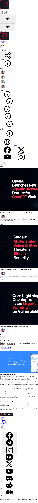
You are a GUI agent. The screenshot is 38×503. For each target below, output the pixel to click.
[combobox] (9, 438)
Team (3, 419)
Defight (3, 43)
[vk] (9, 460)
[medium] (9, 495)
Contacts (3, 420)
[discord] (9, 481)
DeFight (3, 417)
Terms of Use (4, 421)
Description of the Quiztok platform (7, 347)
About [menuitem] (3, 163)
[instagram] (9, 450)
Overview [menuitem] (4, 161)
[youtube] (9, 474)
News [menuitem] (3, 162)
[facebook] (9, 435)
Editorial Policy (4, 423)
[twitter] (9, 467)
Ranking (3, 41)
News (3, 42)
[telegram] (9, 442)
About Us (3, 418)
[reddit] (9, 488)
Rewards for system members (6, 348)
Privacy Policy (4, 422)
